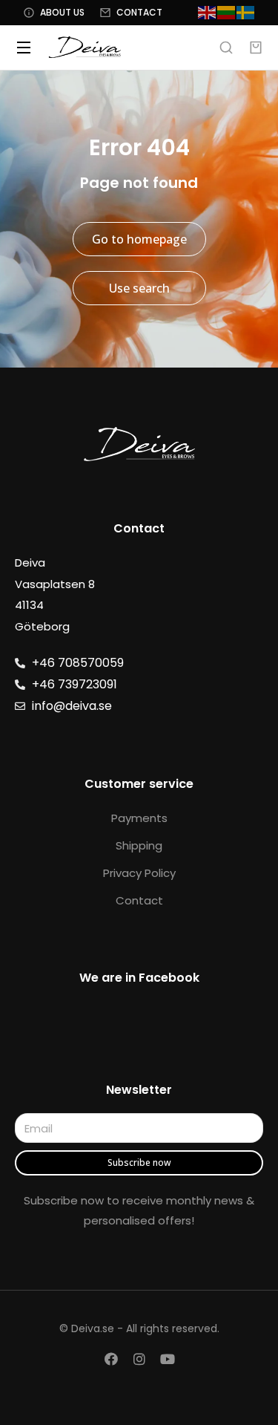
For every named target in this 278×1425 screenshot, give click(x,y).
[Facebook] (111, 1359)
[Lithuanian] (226, 12)
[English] (207, 12)
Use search (139, 288)
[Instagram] (139, 1359)
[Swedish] (246, 12)
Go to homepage (139, 239)
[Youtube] (167, 1359)
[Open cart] (255, 47)
